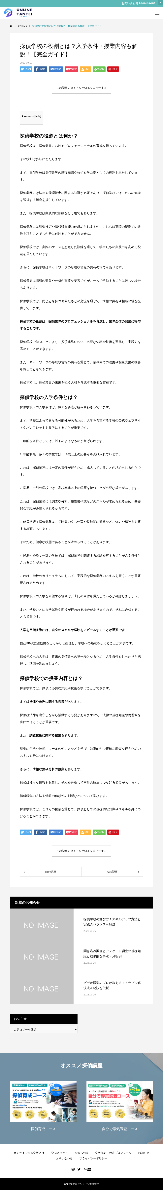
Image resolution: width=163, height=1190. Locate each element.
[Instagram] (73, 1169)
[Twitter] (79, 1169)
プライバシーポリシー (93, 1158)
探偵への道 (81, 1152)
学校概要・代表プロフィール (113, 1152)
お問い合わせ (64, 1158)
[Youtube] (87, 1169)
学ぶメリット (59, 1152)
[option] (43, 1107)
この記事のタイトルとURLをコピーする (81, 87)
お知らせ (143, 1152)
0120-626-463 (147, 3)
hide (37, 116)
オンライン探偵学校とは (29, 1152)
